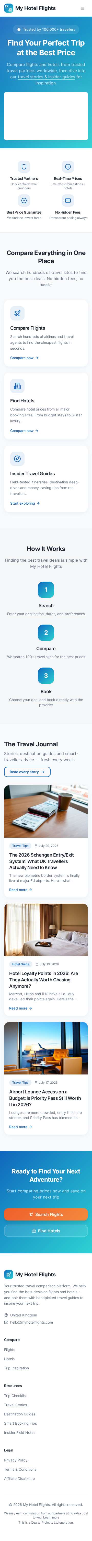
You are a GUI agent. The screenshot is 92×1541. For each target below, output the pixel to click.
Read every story (24, 772)
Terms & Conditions (20, 1469)
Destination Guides (19, 1414)
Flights (9, 1349)
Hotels (9, 1359)
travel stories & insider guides (46, 76)
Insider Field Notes (19, 1432)
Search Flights (49, 1214)
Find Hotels (49, 1230)
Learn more (51, 1517)
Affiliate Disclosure (19, 1478)
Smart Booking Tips (20, 1423)
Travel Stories (15, 1405)
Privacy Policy (16, 1460)
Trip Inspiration (16, 1368)
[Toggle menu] (83, 8)
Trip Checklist (15, 1395)
